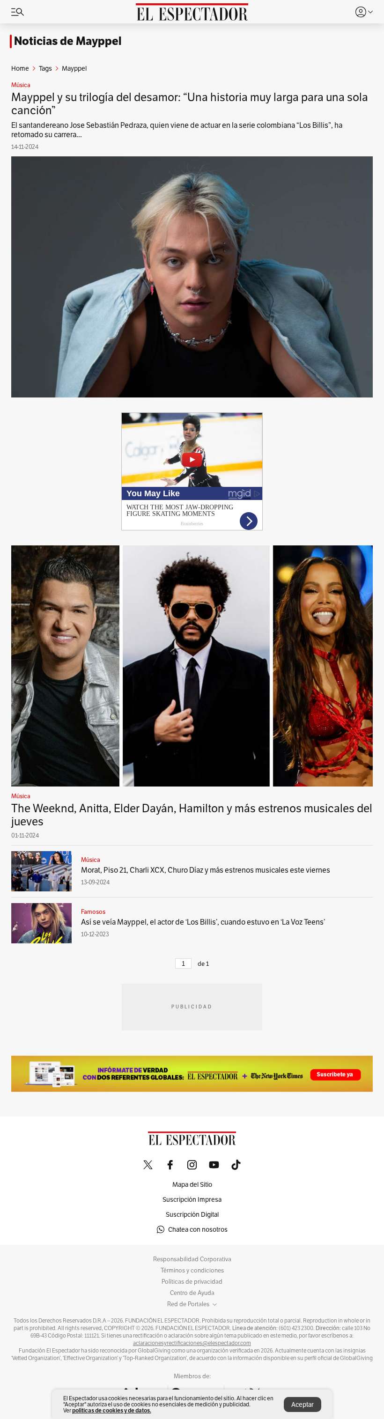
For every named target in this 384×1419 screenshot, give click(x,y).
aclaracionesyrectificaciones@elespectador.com (192, 1343)
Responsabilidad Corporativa (192, 1259)
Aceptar (302, 1404)
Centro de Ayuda (192, 1293)
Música (20, 85)
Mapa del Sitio (192, 1184)
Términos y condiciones (192, 1270)
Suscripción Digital (192, 1214)
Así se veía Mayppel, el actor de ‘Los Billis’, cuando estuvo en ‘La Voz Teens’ (203, 922)
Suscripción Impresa (192, 1199)
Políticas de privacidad (192, 1282)
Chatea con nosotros (198, 1229)
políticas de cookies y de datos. (111, 1410)
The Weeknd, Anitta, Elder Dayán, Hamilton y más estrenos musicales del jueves (191, 815)
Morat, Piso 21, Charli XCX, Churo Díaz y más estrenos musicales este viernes (205, 870)
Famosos (93, 912)
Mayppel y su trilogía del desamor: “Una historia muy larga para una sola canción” (189, 104)
